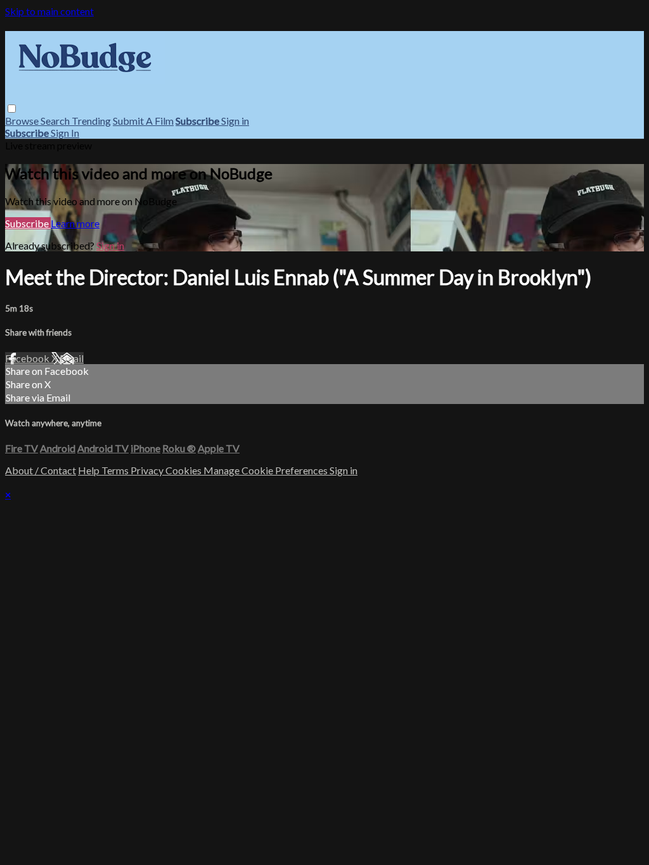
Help (89, 470)
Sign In (65, 133)
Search (56, 121)
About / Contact (40, 470)
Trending (91, 121)
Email (72, 358)
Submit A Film (143, 121)
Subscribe (28, 223)
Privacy (148, 470)
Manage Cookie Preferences (266, 470)
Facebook (28, 358)
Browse (23, 121)
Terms (116, 470)
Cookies (184, 470)
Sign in (235, 121)
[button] (12, 108)
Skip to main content (49, 11)
